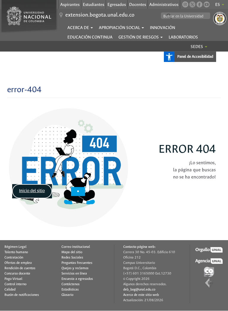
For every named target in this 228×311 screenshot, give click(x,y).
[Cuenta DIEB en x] (192, 4)
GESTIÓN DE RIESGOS (139, 37)
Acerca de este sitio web (141, 295)
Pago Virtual (13, 279)
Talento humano (16, 252)
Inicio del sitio (32, 191)
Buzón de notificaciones (21, 295)
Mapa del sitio (71, 252)
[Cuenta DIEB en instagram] (185, 4)
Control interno (15, 284)
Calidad (9, 289)
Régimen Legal (15, 247)
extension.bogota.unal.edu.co (99, 15)
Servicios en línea (74, 273)
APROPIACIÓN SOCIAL (120, 27)
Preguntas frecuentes (76, 263)
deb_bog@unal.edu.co (139, 289)
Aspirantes (70, 4)
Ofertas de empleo (18, 263)
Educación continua (90, 37)
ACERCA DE (78, 27)
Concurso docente (17, 273)
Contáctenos (70, 284)
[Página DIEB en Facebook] (199, 4)
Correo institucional (75, 247)
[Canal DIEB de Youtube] (207, 4)
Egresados (116, 4)
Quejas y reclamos (74, 268)
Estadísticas (70, 289)
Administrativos (163, 4)
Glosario (67, 295)
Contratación (13, 257)
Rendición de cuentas (19, 268)
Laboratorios (183, 37)
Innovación (162, 27)
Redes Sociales (72, 257)
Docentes (137, 4)
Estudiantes (93, 4)
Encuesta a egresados (77, 279)
